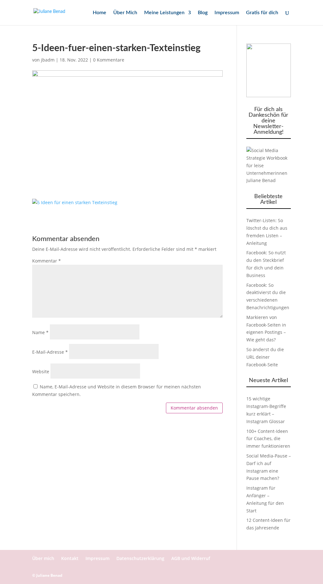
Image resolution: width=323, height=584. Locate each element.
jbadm (48, 60)
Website (40, 372)
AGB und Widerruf (190, 558)
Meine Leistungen (164, 12)
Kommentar (46, 261)
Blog (203, 12)
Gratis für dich (262, 12)
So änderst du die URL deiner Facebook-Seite (265, 357)
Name (40, 332)
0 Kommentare (108, 60)
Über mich (43, 558)
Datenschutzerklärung (140, 558)
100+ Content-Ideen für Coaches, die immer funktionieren (268, 438)
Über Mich (125, 12)
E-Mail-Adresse (50, 352)
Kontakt (70, 558)
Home (99, 12)
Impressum (226, 12)
